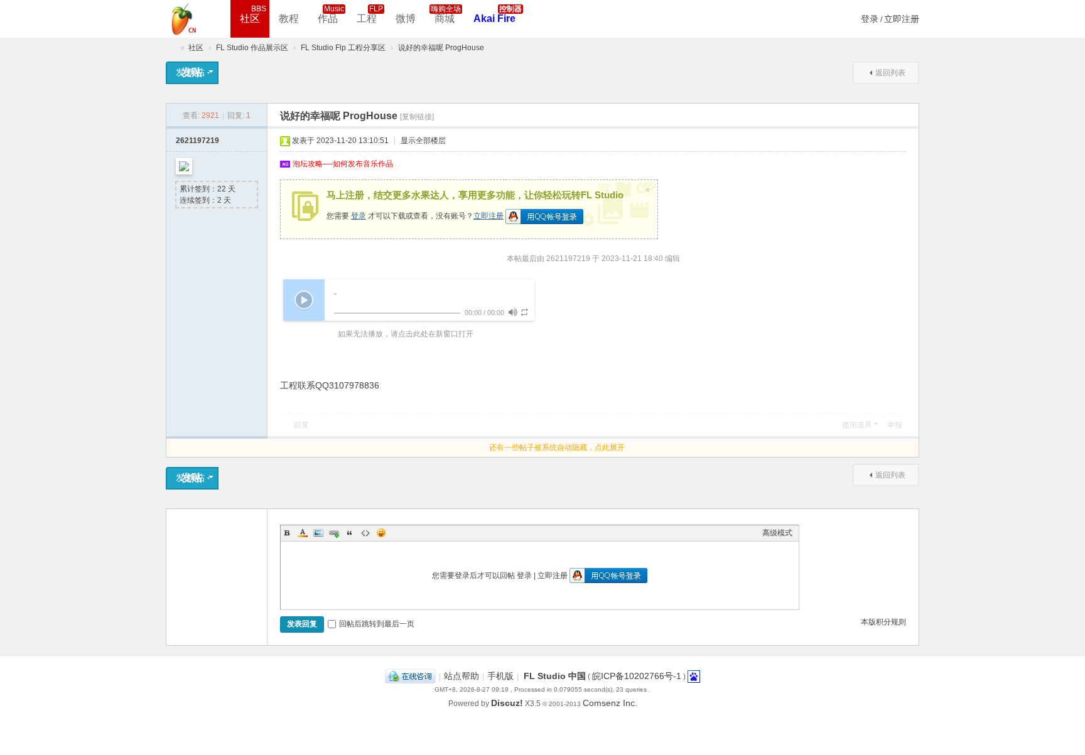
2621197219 (197, 140)
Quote (349, 533)
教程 (289, 18)
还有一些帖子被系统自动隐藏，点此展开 (557, 447)
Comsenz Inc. (610, 703)
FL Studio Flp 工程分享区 (343, 47)
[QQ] (410, 676)
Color (302, 533)
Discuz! (507, 703)
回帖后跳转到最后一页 (376, 623)
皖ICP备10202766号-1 (636, 676)
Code (365, 533)
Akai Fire (497, 14)
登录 (869, 19)
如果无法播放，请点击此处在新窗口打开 (405, 333)
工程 (370, 14)
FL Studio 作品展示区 (252, 47)
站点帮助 (461, 676)
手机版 (500, 676)
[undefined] (512, 312)
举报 (894, 424)
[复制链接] (417, 116)
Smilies (381, 533)
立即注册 (901, 19)
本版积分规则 (883, 622)
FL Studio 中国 (555, 676)
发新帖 (191, 72)
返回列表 (890, 72)
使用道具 (857, 424)
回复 (301, 424)
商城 (446, 14)
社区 (253, 14)
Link (334, 533)
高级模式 (777, 532)
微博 (406, 18)
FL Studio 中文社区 (171, 48)
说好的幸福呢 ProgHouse (441, 47)
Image (318, 533)
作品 (331, 14)
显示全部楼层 (423, 140)
